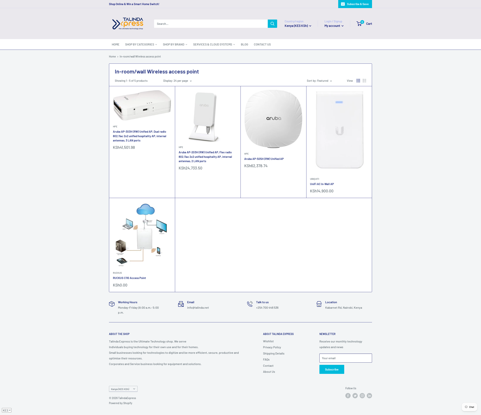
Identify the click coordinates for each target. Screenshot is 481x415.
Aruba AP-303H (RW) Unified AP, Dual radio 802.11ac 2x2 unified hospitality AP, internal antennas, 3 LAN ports (139, 136)
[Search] (272, 24)
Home (112, 56)
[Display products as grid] (358, 80)
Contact (268, 365)
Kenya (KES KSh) (120, 389)
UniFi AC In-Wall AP (322, 184)
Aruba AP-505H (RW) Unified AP (264, 158)
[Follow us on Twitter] (355, 395)
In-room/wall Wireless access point (140, 56)
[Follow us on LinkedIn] (369, 395)
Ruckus (117, 272)
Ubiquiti (314, 178)
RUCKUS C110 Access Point (129, 278)
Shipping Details (273, 353)
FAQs (266, 359)
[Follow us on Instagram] (362, 395)
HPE (115, 126)
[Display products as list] (364, 80)
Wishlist (268, 341)
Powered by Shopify (120, 403)
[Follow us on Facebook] (348, 395)
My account (332, 25)
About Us (269, 371)
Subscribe (332, 369)
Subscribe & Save (358, 4)
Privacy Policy (272, 347)
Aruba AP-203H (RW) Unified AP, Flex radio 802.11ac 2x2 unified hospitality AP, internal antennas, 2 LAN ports (205, 156)
